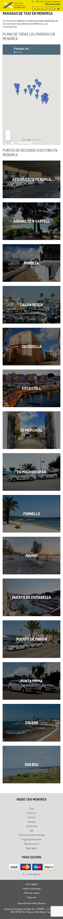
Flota (31, 808)
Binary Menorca (39, 903)
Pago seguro (31, 848)
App (31, 830)
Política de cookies (31, 892)
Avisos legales (31, 884)
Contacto (31, 817)
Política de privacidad (31, 888)
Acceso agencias (33, 874)
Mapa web (31, 897)
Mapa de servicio (31, 843)
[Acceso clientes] (50, 9)
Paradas (31, 821)
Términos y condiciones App (31, 834)
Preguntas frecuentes (31, 839)
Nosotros (31, 813)
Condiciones (31, 826)
